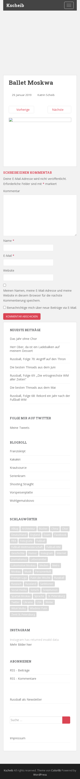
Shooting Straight (22, 484)
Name (8, 241)
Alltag (14, 528)
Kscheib (15, 5)
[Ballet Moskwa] (40, 140)
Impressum (17, 738)
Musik (28, 571)
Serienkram (17, 476)
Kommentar (11, 191)
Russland (30, 584)
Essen (47, 535)
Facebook (60, 535)
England (35, 535)
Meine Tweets (19, 428)
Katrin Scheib (46, 95)
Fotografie (26, 541)
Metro (56, 565)
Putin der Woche (40, 577)
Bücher (43, 528)
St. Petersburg (56, 596)
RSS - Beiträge (20, 670)
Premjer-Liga (19, 577)
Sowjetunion (50, 590)
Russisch (16, 584)
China (54, 528)
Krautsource (18, 468)
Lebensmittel (38, 559)
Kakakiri (15, 459)
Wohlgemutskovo (22, 501)
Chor (65, 528)
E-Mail (8, 256)
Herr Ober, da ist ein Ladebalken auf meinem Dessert (35, 349)
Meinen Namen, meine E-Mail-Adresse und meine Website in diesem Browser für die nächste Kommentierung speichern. (37, 295)
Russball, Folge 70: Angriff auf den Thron (38, 359)
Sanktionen (46, 584)
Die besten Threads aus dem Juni (32, 367)
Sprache (39, 596)
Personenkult (43, 571)
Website (8, 270)
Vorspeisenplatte (21, 492)
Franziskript (18, 451)
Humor (32, 553)
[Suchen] (66, 720)
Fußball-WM (54, 547)
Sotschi (35, 590)
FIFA (13, 541)
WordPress (40, 774)
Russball (59, 577)
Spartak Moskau (21, 596)
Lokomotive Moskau (23, 565)
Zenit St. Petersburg (23, 614)
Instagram (47, 553)
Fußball (40, 541)
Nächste (58, 110)
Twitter (15, 602)
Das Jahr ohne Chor (23, 339)
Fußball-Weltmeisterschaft (27, 547)
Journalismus (19, 559)
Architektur (28, 528)
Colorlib (56, 770)
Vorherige (23, 110)
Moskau (16, 571)
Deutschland (18, 535)
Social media (19, 590)
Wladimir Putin (38, 608)
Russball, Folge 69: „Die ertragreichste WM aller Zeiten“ (39, 377)
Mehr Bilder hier (21, 644)
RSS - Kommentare (23, 678)
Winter (49, 602)
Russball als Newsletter (26, 699)
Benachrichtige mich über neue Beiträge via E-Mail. (42, 308)
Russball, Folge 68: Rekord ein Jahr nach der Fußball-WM (40, 398)
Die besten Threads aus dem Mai (33, 387)
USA (39, 602)
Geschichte (18, 553)
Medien (43, 565)
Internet (61, 553)
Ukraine (28, 602)
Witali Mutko (18, 608)
